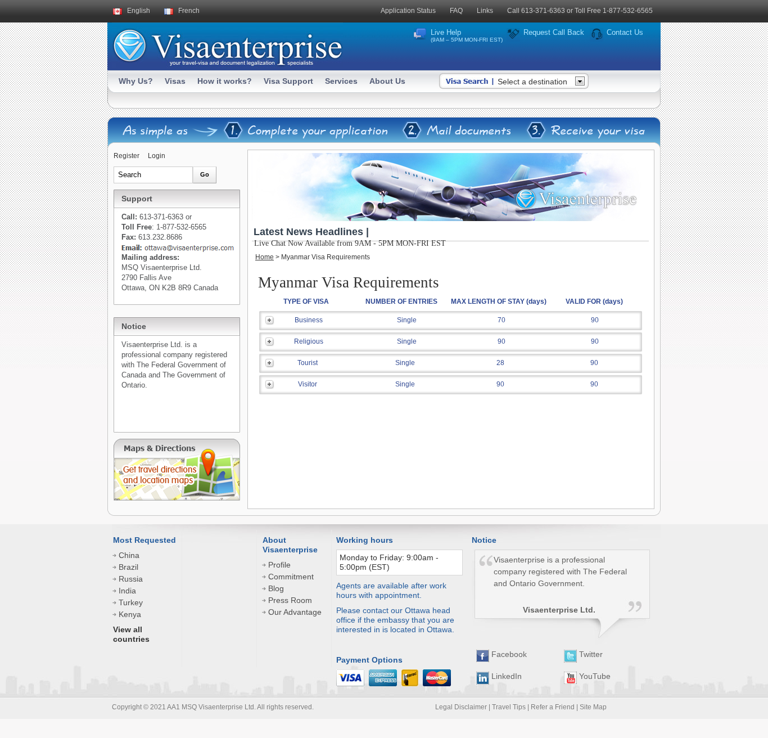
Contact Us (625, 32)
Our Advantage (295, 612)
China (129, 555)
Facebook (508, 654)
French (189, 11)
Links (485, 11)
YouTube (594, 676)
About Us (387, 81)
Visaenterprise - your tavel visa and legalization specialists (227, 45)
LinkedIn (505, 676)
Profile (279, 564)
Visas (175, 81)
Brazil (128, 567)
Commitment (291, 576)
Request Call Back (553, 32)
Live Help (467, 35)
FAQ (456, 11)
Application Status (408, 11)
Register (126, 156)
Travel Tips (509, 707)
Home (264, 257)
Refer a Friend (553, 707)
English (138, 11)
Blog (276, 588)
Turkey (131, 602)
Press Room (290, 600)
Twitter (590, 654)
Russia (131, 578)
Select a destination (532, 81)
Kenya (130, 614)
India (127, 590)
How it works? (224, 81)
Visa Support (288, 81)
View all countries (131, 634)
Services (341, 81)
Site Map (593, 707)
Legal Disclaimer (461, 707)
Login (156, 156)
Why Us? (136, 81)
